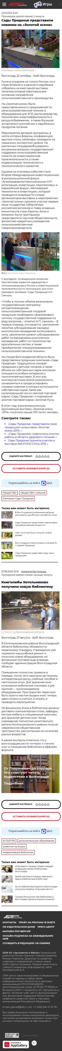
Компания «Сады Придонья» (17, 70)
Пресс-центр (46, 926)
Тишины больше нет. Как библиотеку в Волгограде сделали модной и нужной (34, 898)
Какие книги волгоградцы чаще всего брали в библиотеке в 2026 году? (34, 877)
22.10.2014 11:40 (9, 13)
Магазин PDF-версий (17, 931)
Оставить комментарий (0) (31, 468)
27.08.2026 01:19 (10, 571)
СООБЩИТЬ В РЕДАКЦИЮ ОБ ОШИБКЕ (26, 943)
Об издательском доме (19, 926)
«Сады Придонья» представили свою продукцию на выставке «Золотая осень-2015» (31, 427)
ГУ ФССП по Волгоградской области (22, 631)
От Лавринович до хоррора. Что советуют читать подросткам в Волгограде (28, 772)
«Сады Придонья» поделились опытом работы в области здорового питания (32, 435)
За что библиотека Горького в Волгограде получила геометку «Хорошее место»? (36, 887)
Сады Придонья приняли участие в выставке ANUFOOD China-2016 (30, 442)
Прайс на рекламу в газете (37, 922)
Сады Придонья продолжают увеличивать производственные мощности (36, 523)
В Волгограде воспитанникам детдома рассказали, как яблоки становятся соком (36, 513)
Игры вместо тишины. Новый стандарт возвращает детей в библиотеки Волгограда (34, 869)
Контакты (9, 922)
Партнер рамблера (30, 1035)
